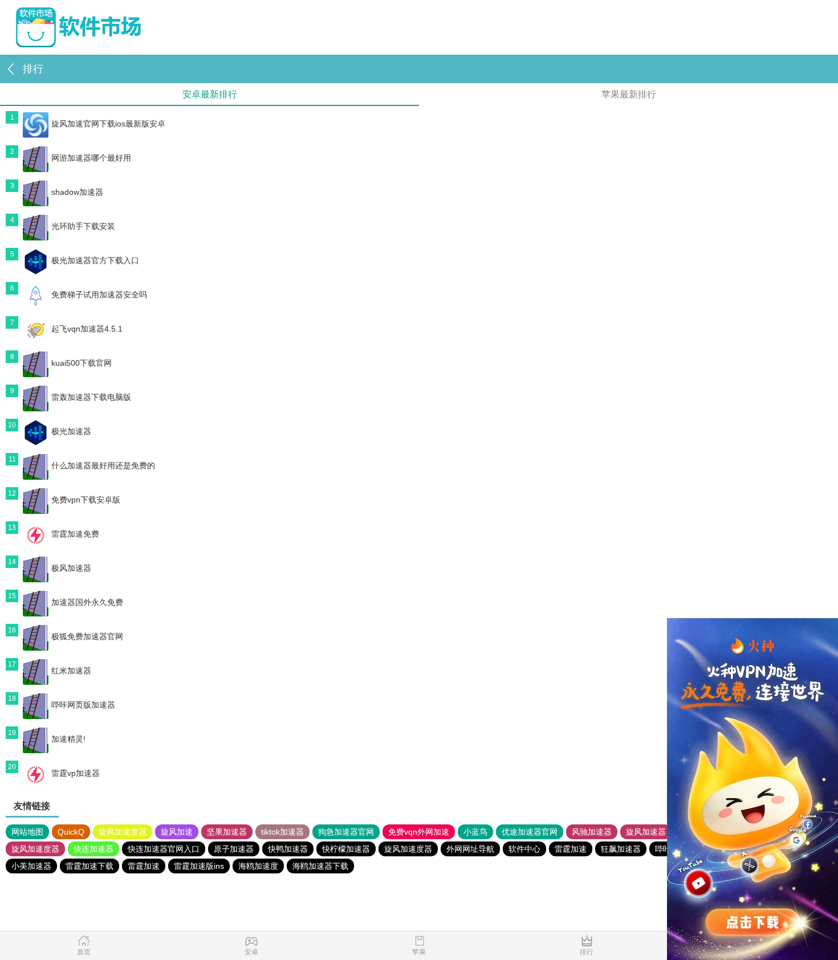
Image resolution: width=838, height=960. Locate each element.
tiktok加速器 (282, 831)
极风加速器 (71, 568)
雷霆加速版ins (199, 866)
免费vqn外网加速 (418, 831)
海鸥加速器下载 (320, 866)
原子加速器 (234, 848)
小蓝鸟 (475, 831)
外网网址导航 (470, 848)
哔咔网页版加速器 (83, 704)
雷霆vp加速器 (75, 773)
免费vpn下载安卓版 (85, 499)
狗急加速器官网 (346, 831)
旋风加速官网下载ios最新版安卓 (108, 123)
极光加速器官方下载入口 (95, 260)
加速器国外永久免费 (87, 602)
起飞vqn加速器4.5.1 (87, 328)
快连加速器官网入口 (164, 848)
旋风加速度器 (123, 831)
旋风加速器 (646, 831)
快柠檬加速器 (346, 848)
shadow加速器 (77, 192)
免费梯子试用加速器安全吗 (99, 294)
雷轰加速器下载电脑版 (91, 397)
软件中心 (524, 848)
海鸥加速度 (258, 866)
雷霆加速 (571, 848)
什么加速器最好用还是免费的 (103, 465)
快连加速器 (93, 848)
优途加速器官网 (530, 831)
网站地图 (27, 831)
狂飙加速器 (621, 848)
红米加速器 (71, 670)
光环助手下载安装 (83, 226)
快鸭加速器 (288, 848)
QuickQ (71, 831)
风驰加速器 (592, 831)
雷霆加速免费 (75, 533)
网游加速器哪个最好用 (91, 157)
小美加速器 (31, 866)
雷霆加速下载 (89, 866)
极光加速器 (71, 431)
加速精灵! (68, 739)
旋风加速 (177, 831)
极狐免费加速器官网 (87, 636)
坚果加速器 (227, 831)
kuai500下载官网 (81, 362)
